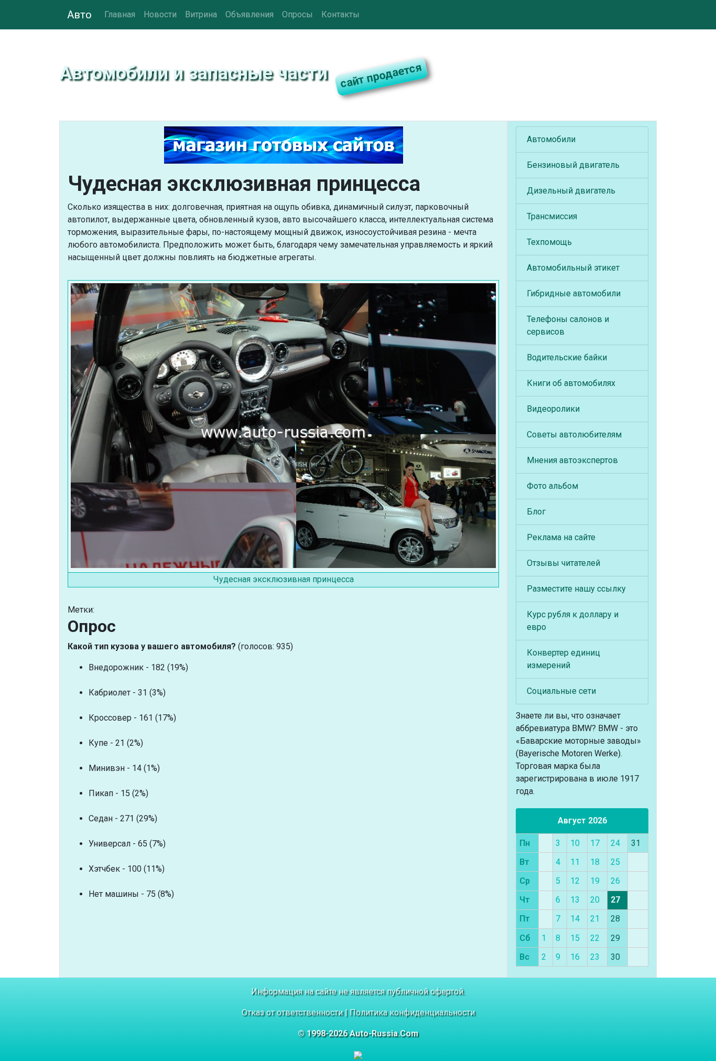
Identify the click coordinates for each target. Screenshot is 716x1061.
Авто (79, 14)
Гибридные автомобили (574, 293)
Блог (536, 512)
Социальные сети (561, 691)
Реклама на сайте (561, 537)
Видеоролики (553, 409)
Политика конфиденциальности (412, 1012)
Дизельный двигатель (571, 191)
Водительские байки (567, 357)
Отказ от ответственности (292, 1012)
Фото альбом (552, 486)
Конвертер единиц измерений (563, 659)
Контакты (340, 14)
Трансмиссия (552, 216)
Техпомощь (549, 242)
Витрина (201, 14)
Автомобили (551, 139)
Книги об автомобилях (571, 383)
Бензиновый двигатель (573, 165)
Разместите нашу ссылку (576, 589)
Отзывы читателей (563, 563)
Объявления (249, 14)
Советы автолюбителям (574, 435)
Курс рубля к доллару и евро (573, 620)
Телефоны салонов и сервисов (568, 325)
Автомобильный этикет (573, 268)
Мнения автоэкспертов (572, 460)
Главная (119, 14)
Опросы (297, 14)
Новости (160, 14)
